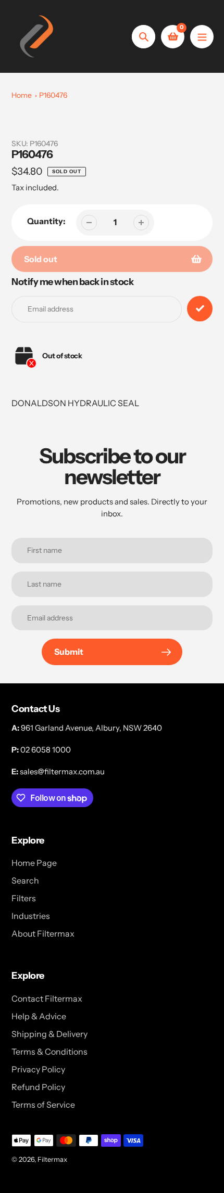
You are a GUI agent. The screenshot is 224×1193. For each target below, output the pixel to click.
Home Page (34, 863)
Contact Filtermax (46, 998)
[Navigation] (202, 36)
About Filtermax (42, 933)
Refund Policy (38, 1087)
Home (21, 95)
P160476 (53, 95)
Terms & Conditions (49, 1051)
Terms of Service (43, 1104)
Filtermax (52, 1159)
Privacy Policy (38, 1069)
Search (25, 880)
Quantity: (46, 221)
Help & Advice (38, 1016)
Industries (30, 916)
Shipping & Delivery (49, 1034)
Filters (23, 898)
